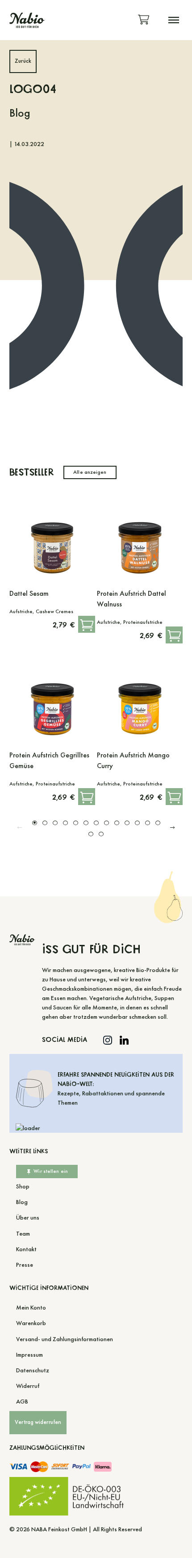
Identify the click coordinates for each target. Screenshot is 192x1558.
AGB (22, 1401)
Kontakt (26, 1249)
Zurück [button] (23, 61)
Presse (24, 1265)
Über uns (27, 1217)
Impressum (29, 1355)
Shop (22, 1186)
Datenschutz (32, 1370)
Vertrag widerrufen (38, 1422)
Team (23, 1233)
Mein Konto (31, 1307)
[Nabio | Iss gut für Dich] (27, 20)
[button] (174, 20)
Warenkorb (31, 1323)
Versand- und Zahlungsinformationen (64, 1339)
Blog (22, 1202)
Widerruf (27, 1386)
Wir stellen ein (50, 1171)
